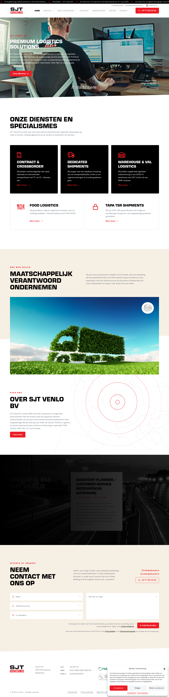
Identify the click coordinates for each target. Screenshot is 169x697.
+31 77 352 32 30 (148, 10)
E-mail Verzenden (148, 625)
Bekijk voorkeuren (156, 688)
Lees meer (18, 434)
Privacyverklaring (142, 693)
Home (37, 10)
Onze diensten (19, 73)
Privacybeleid (110, 631)
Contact (123, 10)
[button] (164, 668)
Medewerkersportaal (134, 5)
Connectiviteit (99, 10)
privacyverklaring (127, 626)
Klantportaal (118, 5)
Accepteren (118, 688)
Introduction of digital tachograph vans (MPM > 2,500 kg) (113, 2)
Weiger (137, 688)
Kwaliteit (84, 10)
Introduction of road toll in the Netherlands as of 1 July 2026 (59, 2)
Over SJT (47, 10)
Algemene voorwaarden (105, 692)
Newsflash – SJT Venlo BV (18, 2)
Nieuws (112, 10)
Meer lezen (22, 185)
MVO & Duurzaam (65, 10)
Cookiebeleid (131, 693)
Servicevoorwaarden (127, 631)
